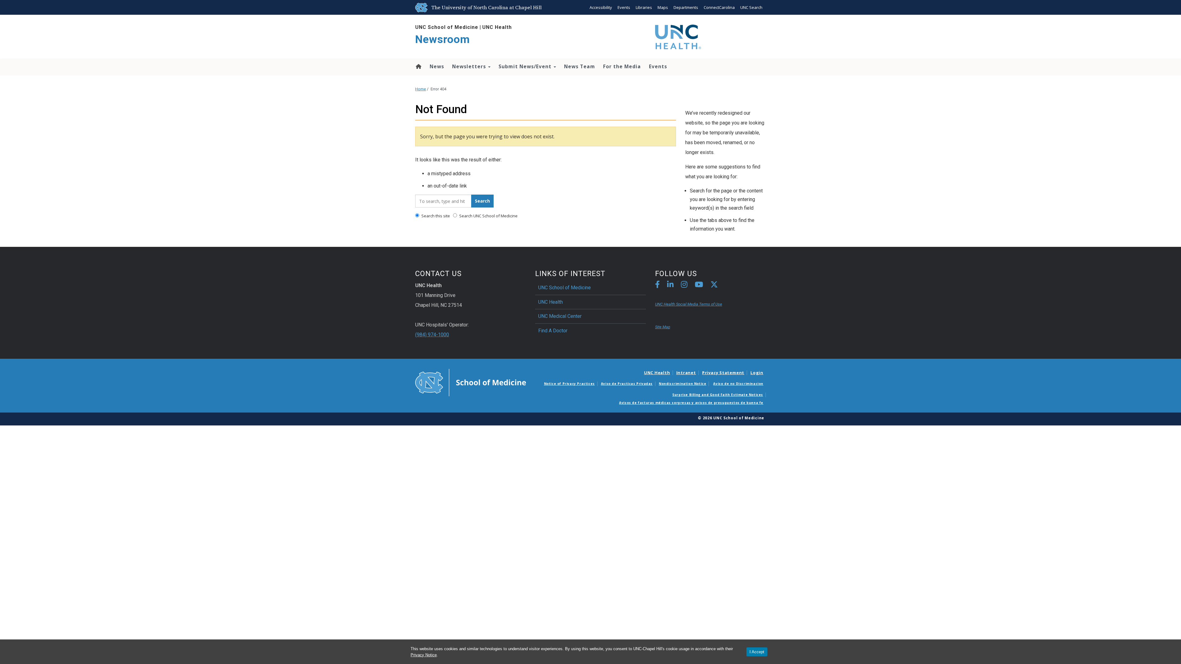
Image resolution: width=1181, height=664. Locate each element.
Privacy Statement (723, 372)
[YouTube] (699, 285)
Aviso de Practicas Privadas (627, 383)
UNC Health (497, 27)
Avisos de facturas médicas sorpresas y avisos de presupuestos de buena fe (691, 403)
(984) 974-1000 (432, 335)
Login (756, 372)
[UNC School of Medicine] (470, 382)
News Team (579, 66)
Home (418, 66)
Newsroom (442, 39)
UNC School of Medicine (446, 27)
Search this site (435, 216)
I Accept (757, 652)
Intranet (686, 372)
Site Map (662, 327)
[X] (714, 285)
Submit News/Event (526, 66)
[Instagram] (684, 285)
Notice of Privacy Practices (569, 383)
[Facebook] (657, 285)
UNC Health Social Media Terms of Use (688, 304)
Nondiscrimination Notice (682, 383)
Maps (663, 7)
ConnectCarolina (719, 7)
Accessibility (601, 7)
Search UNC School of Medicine (488, 216)
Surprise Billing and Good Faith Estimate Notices (717, 395)
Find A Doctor (552, 331)
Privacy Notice (424, 655)
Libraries (644, 7)
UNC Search (751, 7)
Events (624, 7)
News (437, 66)
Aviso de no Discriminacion (738, 383)
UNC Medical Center (560, 316)
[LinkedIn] (670, 285)
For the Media (622, 66)
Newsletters (469, 66)
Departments (686, 7)
